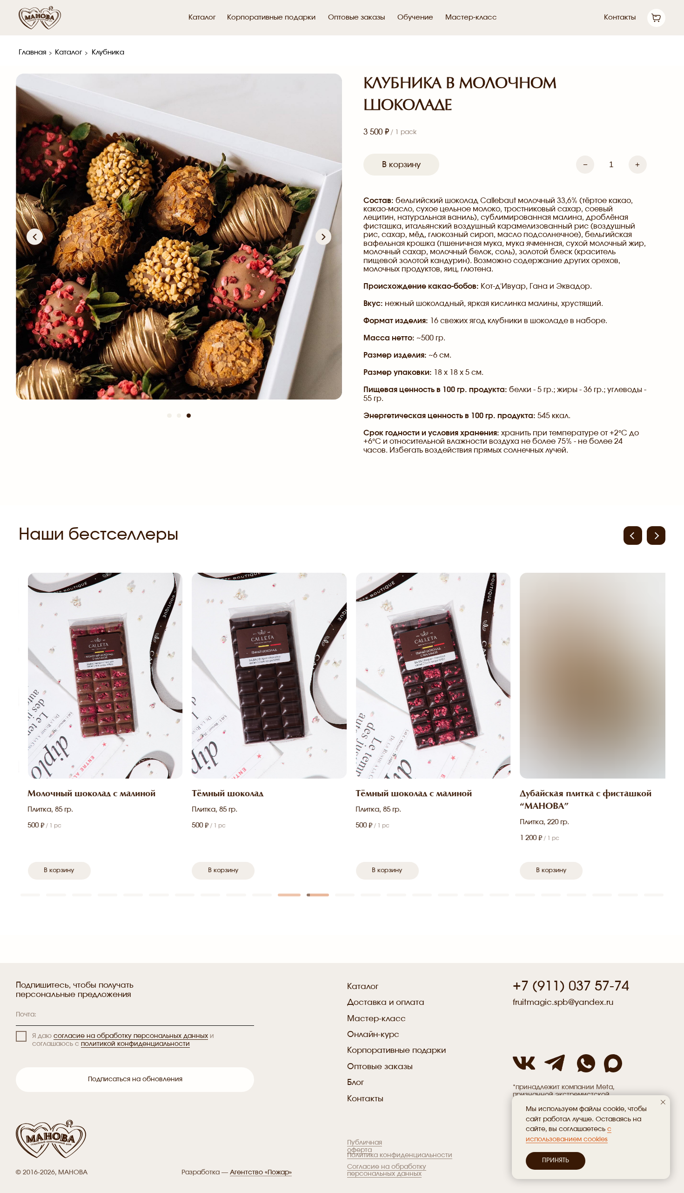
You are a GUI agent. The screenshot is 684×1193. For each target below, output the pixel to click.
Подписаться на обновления (135, 1079)
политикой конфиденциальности (135, 1044)
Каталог (201, 17)
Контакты (620, 17)
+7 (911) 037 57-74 (571, 986)
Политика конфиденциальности (399, 1155)
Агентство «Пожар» (261, 1172)
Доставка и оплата (385, 1002)
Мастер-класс (471, 17)
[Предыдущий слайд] (34, 236)
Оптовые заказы (356, 17)
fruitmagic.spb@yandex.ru (563, 1002)
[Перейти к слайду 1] (169, 415)
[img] (613, 1063)
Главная (33, 52)
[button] (656, 535)
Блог (355, 1082)
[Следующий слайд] (323, 236)
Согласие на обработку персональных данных (386, 1170)
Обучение (415, 17)
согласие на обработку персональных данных (131, 1036)
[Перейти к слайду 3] (189, 415)
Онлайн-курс (373, 1034)
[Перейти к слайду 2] (179, 415)
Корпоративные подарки (271, 17)
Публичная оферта (364, 1146)
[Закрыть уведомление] (663, 1102)
